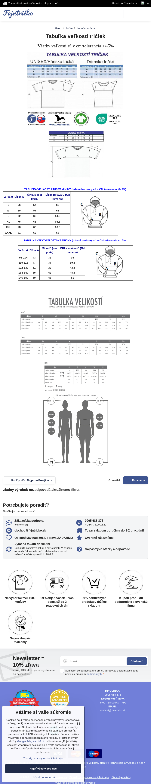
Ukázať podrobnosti (43, 777)
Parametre (138, 480)
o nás (140, 762)
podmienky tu (95, 673)
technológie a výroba (122, 762)
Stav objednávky (121, 777)
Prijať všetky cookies (43, 768)
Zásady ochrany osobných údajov (89, 777)
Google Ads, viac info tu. (31, 741)
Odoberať (137, 661)
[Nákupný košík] (137, 14)
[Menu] (146, 14)
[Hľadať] (128, 14)
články (103, 762)
